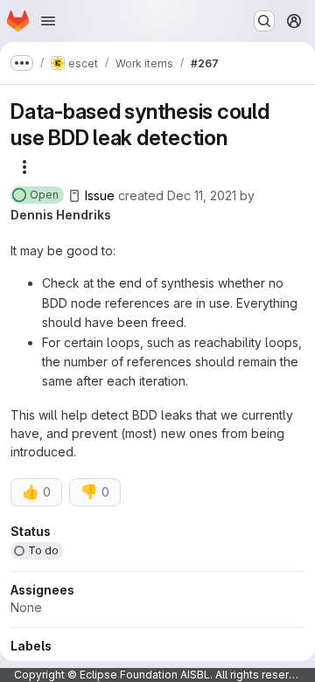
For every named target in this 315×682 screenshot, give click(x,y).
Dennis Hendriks (60, 214)
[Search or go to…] (264, 20)
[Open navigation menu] (48, 21)
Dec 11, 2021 (201, 195)
